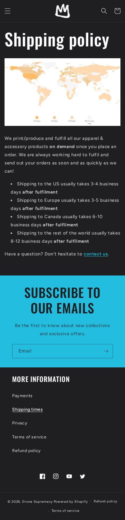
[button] (7, 11)
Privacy (19, 423)
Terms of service (29, 437)
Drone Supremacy (37, 502)
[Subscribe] (106, 351)
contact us (96, 254)
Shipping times (27, 409)
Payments (22, 395)
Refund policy (26, 450)
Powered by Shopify (71, 502)
